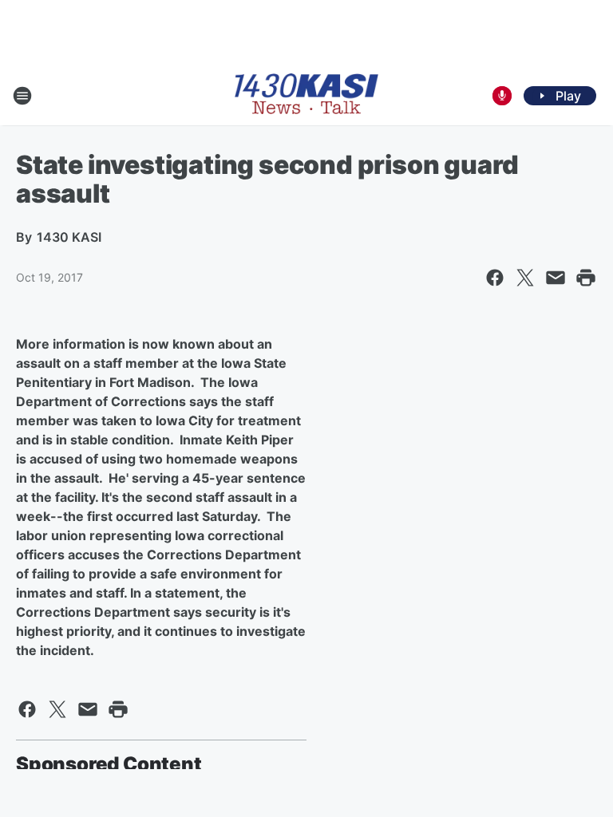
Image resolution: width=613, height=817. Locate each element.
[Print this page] (586, 277)
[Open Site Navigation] (22, 95)
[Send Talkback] (502, 95)
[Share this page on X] (525, 277)
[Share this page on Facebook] (495, 277)
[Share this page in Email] (555, 277)
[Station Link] (306, 95)
